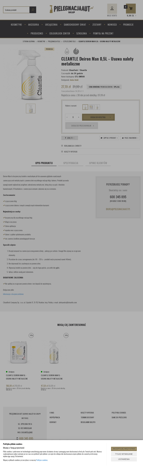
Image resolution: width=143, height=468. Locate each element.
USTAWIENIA (124, 459)
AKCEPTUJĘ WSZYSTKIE (124, 449)
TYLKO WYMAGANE (124, 454)
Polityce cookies (42, 460)
